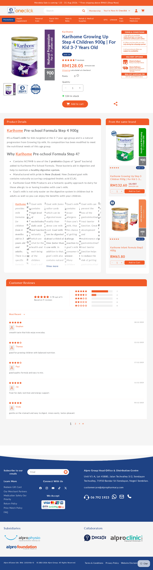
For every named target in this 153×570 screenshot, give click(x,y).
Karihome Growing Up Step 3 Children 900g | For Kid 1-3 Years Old (125, 178)
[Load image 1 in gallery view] (9, 89)
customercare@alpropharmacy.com (104, 487)
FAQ (6, 512)
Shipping (66, 70)
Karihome (67, 31)
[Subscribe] (65, 472)
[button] (68, 60)
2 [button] (75, 423)
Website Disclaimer (130, 563)
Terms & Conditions (94, 563)
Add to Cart (134, 191)
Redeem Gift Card (13, 487)
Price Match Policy (13, 508)
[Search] (83, 11)
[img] (15, 322)
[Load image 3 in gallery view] (36, 89)
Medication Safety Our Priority (15, 497)
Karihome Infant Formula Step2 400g (126, 249)
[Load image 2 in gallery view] (23, 89)
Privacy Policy (112, 563)
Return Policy (10, 503)
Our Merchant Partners (15, 491)
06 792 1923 (100, 497)
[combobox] (65, 11)
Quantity (66, 82)
